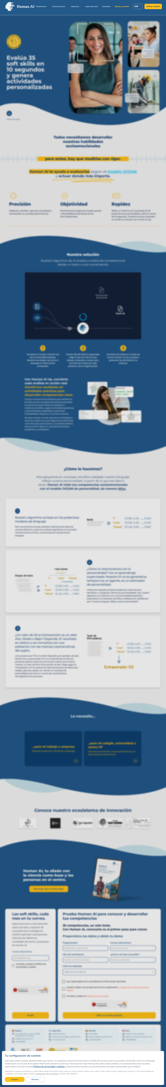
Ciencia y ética (58, 6)
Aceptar (14, 1079)
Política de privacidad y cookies (49, 1066)
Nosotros (75, 6)
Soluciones (41, 6)
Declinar (35, 1079)
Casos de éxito (91, 6)
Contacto (106, 6)
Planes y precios (122, 6)
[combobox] (138, 6)
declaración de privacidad (47, 1074)
